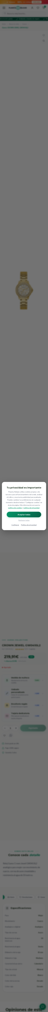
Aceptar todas (24, 514)
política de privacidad (31, 508)
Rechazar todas (24, 520)
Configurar (15, 525)
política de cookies (15, 508)
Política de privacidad (29, 525)
